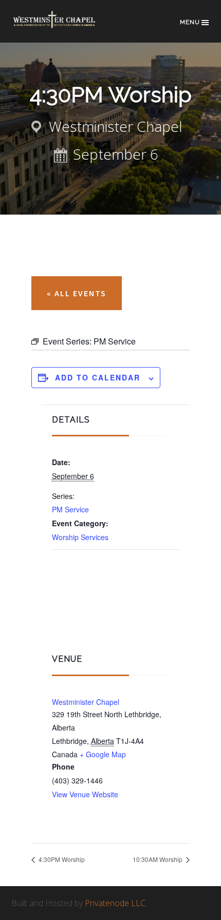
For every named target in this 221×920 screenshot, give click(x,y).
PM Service (70, 509)
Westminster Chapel (62, 26)
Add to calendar (97, 377)
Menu (190, 22)
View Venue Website (85, 794)
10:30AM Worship (158, 859)
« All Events (76, 293)
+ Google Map (103, 754)
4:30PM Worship (61, 859)
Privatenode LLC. (116, 903)
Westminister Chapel (85, 702)
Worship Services (80, 537)
